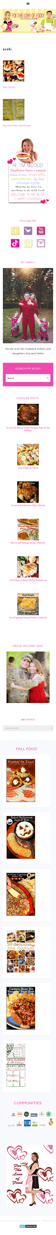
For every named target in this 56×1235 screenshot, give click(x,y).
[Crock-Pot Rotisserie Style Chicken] (28, 502)
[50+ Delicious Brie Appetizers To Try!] (21, 974)
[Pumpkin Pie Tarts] (21, 804)
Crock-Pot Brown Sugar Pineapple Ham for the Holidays (28, 429)
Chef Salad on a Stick (28, 468)
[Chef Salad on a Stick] (28, 464)
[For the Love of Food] (28, 34)
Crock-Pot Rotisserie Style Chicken (28, 505)
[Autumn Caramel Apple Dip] (21, 917)
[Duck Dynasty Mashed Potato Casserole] (28, 614)
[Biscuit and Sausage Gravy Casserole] (28, 539)
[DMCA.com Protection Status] (28, 1230)
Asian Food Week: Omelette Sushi (17, 126)
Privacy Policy (49, 1221)
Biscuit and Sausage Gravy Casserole (28, 543)
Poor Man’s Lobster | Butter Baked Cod (28, 580)
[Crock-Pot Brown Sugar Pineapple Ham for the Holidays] (28, 424)
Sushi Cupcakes (9, 87)
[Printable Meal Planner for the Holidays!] (16, 1088)
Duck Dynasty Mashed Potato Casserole (28, 617)
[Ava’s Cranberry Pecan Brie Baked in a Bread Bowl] (21, 1031)
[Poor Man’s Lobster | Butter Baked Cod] (28, 576)
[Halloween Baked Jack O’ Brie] (21, 860)
